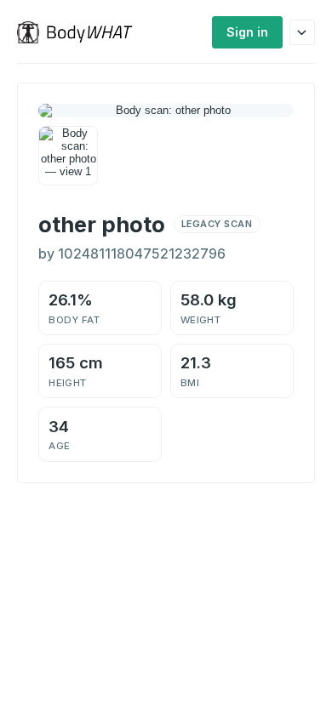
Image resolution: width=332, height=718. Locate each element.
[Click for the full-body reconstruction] (166, 110)
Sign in (247, 32)
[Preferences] (302, 32)
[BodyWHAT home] (81, 32)
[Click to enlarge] (68, 155)
